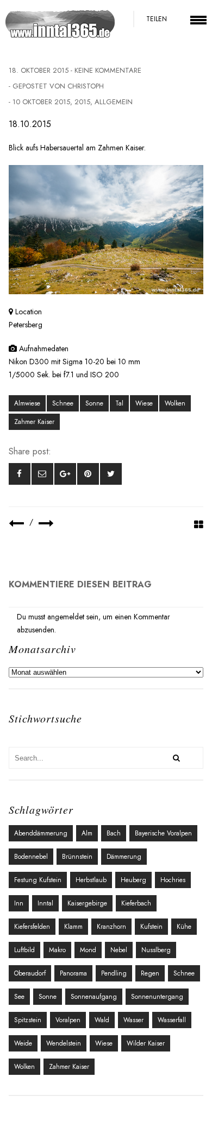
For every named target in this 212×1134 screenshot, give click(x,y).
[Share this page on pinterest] (88, 474)
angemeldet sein (72, 616)
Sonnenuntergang (157, 997)
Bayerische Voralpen (163, 833)
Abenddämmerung (40, 833)
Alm (87, 833)
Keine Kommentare (107, 70)
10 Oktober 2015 (41, 102)
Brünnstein (77, 856)
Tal (119, 403)
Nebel (118, 950)
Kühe (184, 927)
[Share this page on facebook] (19, 474)
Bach (114, 833)
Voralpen (67, 1020)
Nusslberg (156, 950)
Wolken (175, 403)
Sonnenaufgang (94, 997)
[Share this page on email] (42, 474)
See (19, 997)
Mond (88, 950)
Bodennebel (31, 856)
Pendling (114, 973)
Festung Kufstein (37, 880)
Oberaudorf (30, 973)
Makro (57, 950)
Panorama (73, 973)
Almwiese (27, 403)
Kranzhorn (111, 927)
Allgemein (114, 102)
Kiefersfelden (32, 927)
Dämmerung (124, 856)
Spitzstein (27, 1020)
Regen (150, 973)
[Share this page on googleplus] (65, 474)
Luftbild (24, 950)
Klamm (73, 927)
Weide (23, 1043)
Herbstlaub (91, 880)
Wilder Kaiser (146, 1043)
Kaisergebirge (87, 903)
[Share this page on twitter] (111, 474)
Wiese (144, 403)
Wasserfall (172, 1020)
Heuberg (133, 880)
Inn (18, 903)
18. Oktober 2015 (38, 70)
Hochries (172, 880)
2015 (82, 102)
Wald (102, 1020)
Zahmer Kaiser (34, 422)
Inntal (45, 903)
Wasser (133, 1020)
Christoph (85, 86)
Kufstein (151, 927)
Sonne (94, 403)
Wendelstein (63, 1043)
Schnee (62, 403)
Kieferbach (136, 903)
